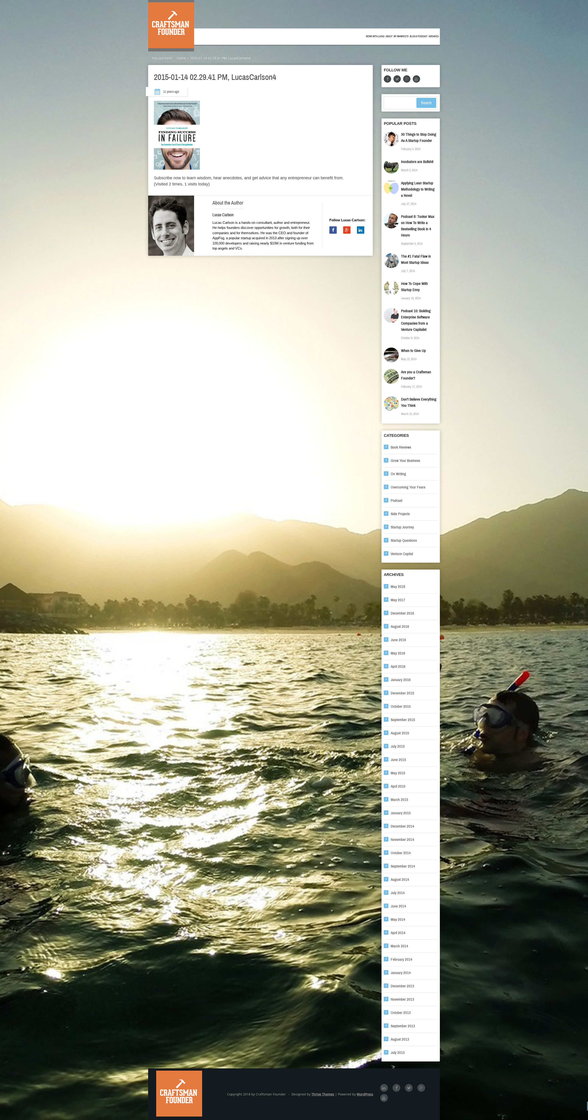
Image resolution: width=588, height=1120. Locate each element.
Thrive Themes (322, 1094)
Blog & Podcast (418, 36)
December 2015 (402, 693)
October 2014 (401, 853)
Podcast (396, 500)
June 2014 (398, 906)
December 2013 (402, 986)
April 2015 (398, 786)
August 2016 (400, 626)
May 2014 (398, 919)
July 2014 (398, 893)
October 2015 (401, 706)
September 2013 (403, 1026)
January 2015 (401, 813)
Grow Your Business (405, 460)
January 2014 (401, 973)
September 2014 (403, 866)
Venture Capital (402, 554)
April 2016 (398, 666)
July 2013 (398, 1052)
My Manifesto (401, 36)
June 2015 (398, 760)
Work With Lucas (375, 36)
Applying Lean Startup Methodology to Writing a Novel (418, 189)
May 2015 (398, 773)
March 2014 (399, 946)
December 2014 (402, 826)
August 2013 (400, 1039)
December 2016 (402, 613)
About (389, 36)
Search (426, 103)
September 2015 (403, 720)
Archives (434, 36)
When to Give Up (413, 350)
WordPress (365, 1094)
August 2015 (400, 733)
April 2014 (398, 933)
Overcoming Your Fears (408, 487)
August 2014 (400, 879)
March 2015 (399, 799)
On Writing (398, 474)
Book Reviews (401, 447)
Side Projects (400, 514)
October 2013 (401, 1013)
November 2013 (402, 999)
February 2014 (401, 959)
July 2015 (398, 746)
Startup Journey (402, 527)
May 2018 (398, 586)
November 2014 (402, 839)
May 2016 (398, 653)
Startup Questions (404, 540)
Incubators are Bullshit (417, 162)
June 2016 (398, 640)
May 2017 (398, 600)
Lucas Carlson (223, 215)
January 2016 (401, 680)
